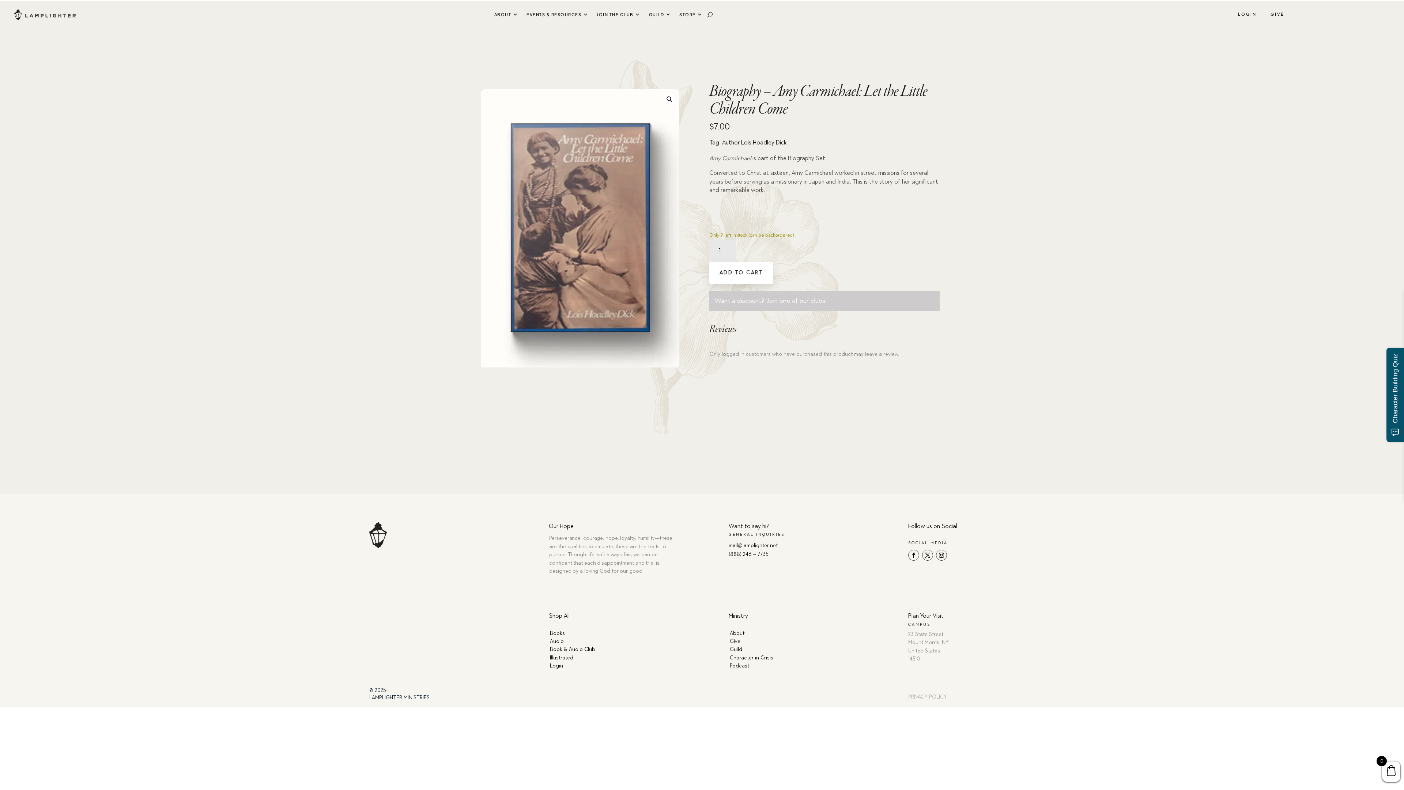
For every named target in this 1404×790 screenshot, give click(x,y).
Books (557, 633)
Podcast (739, 666)
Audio (557, 641)
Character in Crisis (751, 658)
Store (687, 14)
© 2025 (377, 690)
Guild (656, 14)
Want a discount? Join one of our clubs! (771, 301)
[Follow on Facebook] (913, 555)
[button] (669, 99)
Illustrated (561, 658)
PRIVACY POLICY (927, 697)
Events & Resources (553, 14)
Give (1277, 14)
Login (1247, 14)
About (503, 14)
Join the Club (615, 14)
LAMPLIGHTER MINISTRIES (399, 698)
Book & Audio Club (572, 649)
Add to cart (741, 273)
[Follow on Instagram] (941, 555)
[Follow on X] (927, 555)
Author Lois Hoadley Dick (754, 142)
